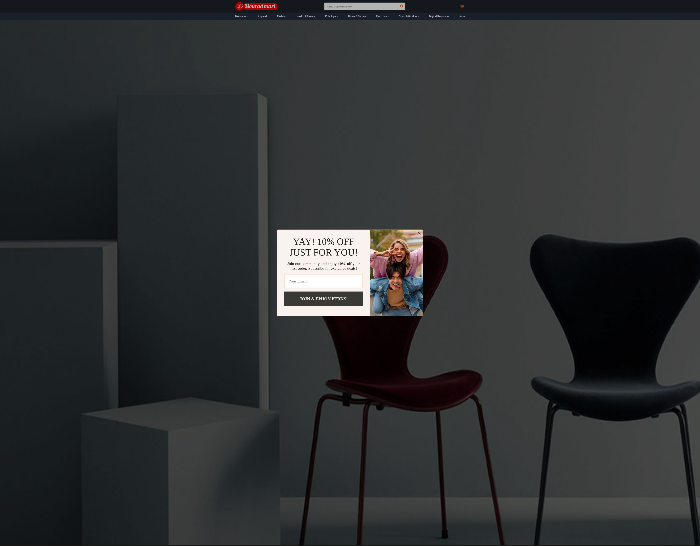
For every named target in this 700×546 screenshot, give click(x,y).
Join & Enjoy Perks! (324, 299)
